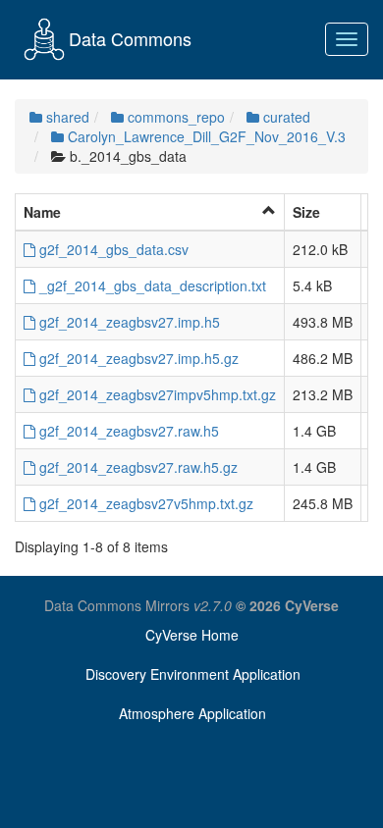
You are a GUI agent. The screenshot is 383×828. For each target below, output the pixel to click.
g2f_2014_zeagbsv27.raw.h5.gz (136, 467)
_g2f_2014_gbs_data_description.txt (150, 285)
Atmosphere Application (192, 713)
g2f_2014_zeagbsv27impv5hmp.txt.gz (155, 394)
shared (65, 117)
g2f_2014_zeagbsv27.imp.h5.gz (137, 358)
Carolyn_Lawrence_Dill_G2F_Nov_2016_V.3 (205, 136)
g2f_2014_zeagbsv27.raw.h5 (127, 430)
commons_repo (174, 117)
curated (284, 117)
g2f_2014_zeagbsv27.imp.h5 (127, 322)
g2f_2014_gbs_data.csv (112, 249)
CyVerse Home (192, 635)
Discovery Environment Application (193, 674)
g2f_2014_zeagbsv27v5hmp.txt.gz (144, 503)
